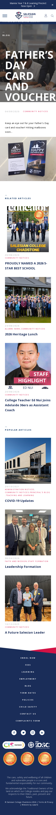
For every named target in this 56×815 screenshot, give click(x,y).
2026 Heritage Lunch (21, 334)
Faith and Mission (16, 561)
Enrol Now (28, 658)
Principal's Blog (40, 492)
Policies (28, 700)
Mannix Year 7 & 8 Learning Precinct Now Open (28, 4)
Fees (28, 665)
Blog (28, 686)
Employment (28, 679)
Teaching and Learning (20, 495)
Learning (28, 672)
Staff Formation (38, 561)
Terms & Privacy (45, 802)
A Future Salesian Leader (25, 632)
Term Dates (28, 693)
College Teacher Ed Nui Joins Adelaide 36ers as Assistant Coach (28, 405)
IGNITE (35, 805)
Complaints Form (28, 721)
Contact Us (28, 714)
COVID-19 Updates (19, 501)
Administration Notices (19, 489)
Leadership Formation (23, 567)
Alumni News (12, 329)
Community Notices (35, 111)
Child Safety (28, 707)
